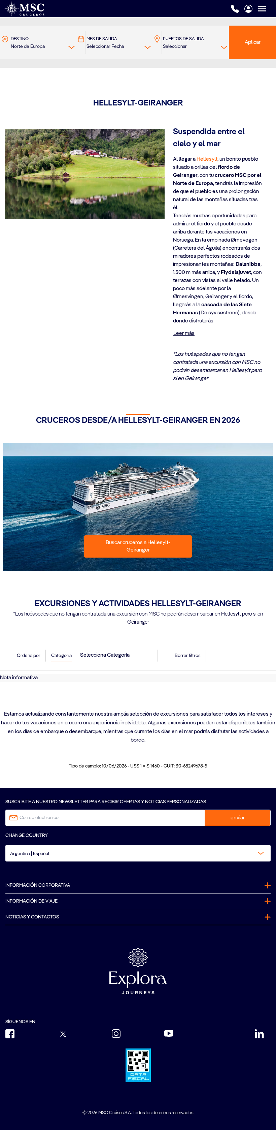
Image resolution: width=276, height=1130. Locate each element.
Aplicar (253, 42)
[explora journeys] (138, 971)
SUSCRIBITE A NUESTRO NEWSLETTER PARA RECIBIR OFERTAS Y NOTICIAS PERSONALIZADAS (105, 801)
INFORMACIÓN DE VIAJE (31, 901)
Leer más (184, 333)
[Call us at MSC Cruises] (235, 9)
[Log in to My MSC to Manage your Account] (248, 9)
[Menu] (267, 8)
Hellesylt (207, 159)
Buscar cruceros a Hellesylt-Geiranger (138, 546)
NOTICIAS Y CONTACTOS (32, 917)
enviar (238, 818)
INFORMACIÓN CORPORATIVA (37, 885)
